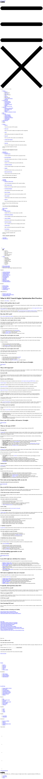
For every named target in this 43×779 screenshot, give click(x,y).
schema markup (15, 475)
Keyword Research (6, 276)
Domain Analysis (7, 101)
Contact (4, 711)
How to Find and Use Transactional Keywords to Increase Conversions (12, 628)
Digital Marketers (7, 114)
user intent (19, 357)
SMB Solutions (5, 673)
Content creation (3, 512)
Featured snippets (3, 382)
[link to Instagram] (10, 752)
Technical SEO (2, 465)
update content (8, 332)
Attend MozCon (5, 120)
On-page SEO (2, 432)
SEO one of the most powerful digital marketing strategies (27, 310)
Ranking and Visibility (6, 266)
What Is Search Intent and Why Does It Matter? (8, 626)
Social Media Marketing (6, 281)
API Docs (4, 704)
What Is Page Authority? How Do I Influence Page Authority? (10, 613)
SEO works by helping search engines (6, 316)
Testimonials (5, 716)
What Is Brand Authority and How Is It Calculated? (8, 622)
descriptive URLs (15, 445)
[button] (3, 249)
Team (3, 709)
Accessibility (5, 775)
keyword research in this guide (15, 508)
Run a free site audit (3, 483)
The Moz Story (7, 118)
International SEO (5, 275)
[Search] (10, 247)
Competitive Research (8, 104)
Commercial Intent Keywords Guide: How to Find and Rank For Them (12, 630)
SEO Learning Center (8, 185)
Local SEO (4, 278)
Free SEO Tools (5, 289)
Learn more (4, 151)
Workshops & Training (6, 295)
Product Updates (5, 669)
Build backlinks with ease (4, 555)
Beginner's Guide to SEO (9, 108)
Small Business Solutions (9, 117)
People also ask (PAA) (4, 386)
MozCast (4, 694)
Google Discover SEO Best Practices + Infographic (8, 623)
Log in (4, 121)
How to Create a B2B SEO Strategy (6, 625)
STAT (6, 95)
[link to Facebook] (10, 744)
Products (1, 662)
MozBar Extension (6, 693)
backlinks (15, 455)
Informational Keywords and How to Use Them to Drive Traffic (11, 627)
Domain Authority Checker (7, 688)
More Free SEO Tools (8, 106)
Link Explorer (7, 103)
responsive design (15, 474)
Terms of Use (5, 776)
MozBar (6, 105)
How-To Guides (7, 192)
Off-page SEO (2, 449)
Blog (3, 112)
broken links (7, 333)
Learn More (4, 237)
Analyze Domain (19, 647)
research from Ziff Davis (6, 401)
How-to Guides (5, 702)
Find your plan (5, 208)
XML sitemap (8, 331)
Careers (4, 710)
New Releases (7, 119)
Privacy (4, 777)
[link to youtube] (10, 768)
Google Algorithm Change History (8, 294)
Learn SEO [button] (4, 107)
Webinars (4, 722)
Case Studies (5, 715)
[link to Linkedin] (10, 760)
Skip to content (2, 0)
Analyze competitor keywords (7, 504)
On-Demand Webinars (8, 188)
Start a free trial (2, 364)
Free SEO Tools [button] (5, 100)
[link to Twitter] (10, 736)
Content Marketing (6, 273)
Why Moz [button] (4, 113)
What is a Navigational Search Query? (6, 629)
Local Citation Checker (6, 692)
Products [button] (4, 90)
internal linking (17, 330)
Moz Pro (6, 91)
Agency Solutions (8, 115)
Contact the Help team (4, 770)
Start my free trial (3, 422)
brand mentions (6, 549)
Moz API (6, 96)
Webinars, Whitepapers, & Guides (10, 111)
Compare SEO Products (9, 98)
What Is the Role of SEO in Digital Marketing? (8, 611)
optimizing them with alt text (34, 443)
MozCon (6, 110)
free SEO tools (8, 576)
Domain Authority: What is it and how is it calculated (9, 612)
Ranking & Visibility (6, 280)
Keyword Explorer (8, 102)
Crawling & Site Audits (6, 274)
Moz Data (6, 99)
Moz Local (6, 93)
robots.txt (14, 476)
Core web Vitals (8, 409)
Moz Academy (7, 195)
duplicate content (7, 345)
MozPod (4, 724)
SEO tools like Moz (15, 359)
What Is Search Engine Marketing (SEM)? (7, 624)
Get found (4, 179)
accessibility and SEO (18, 534)
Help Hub (4, 700)
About (4, 708)
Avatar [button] (4, 256)
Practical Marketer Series (7, 723)
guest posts (8, 547)
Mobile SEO (5, 279)
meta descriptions (17, 441)
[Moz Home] (2, 2)
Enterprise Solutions (8, 116)
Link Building (5, 277)
